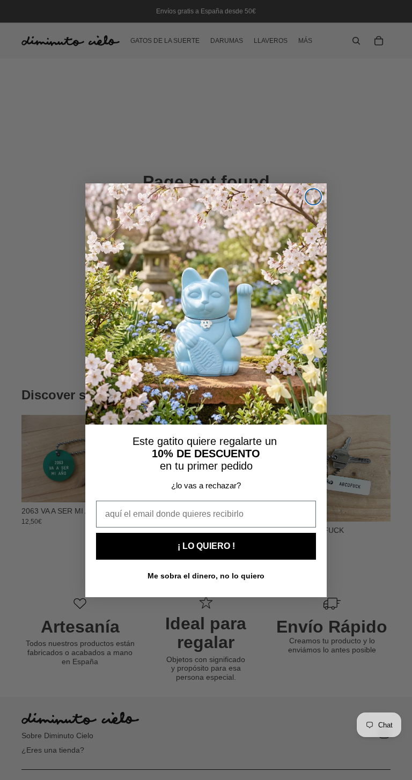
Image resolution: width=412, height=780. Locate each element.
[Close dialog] (313, 197)
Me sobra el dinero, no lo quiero (206, 575)
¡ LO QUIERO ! (206, 546)
